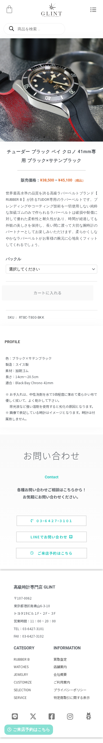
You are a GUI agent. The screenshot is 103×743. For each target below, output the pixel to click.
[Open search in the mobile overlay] (34, 29)
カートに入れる (48, 292)
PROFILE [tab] (12, 342)
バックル (13, 259)
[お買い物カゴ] (9, 9)
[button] (93, 10)
